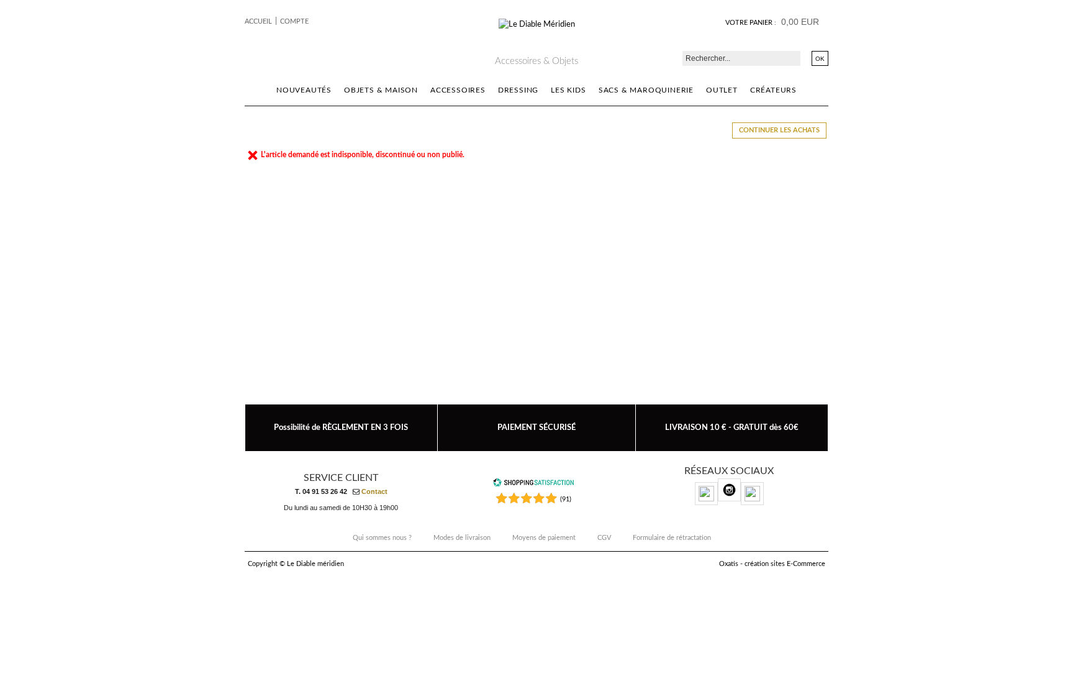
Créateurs (773, 90)
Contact (374, 491)
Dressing (518, 90)
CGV (604, 537)
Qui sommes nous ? (382, 537)
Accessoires (458, 90)
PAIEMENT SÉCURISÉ (536, 427)
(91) (565, 499)
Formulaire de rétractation (672, 537)
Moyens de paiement (544, 537)
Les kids (568, 90)
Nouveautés (304, 90)
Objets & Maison (381, 90)
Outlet (722, 90)
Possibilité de (341, 427)
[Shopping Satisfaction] (533, 485)
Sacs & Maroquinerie (646, 90)
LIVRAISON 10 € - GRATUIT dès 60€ (732, 427)
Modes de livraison (462, 537)
